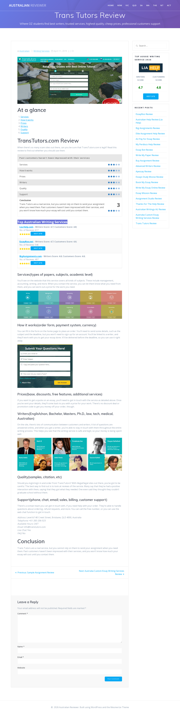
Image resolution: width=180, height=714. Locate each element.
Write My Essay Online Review (150, 187)
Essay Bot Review (144, 149)
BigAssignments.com (31, 256)
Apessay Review (143, 171)
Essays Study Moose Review (149, 176)
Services (25, 116)
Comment (22, 613)
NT (162, 5)
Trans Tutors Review (146, 223)
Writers (24, 126)
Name (20, 646)
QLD (134, 5)
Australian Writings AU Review (151, 209)
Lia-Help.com (26, 226)
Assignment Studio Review (149, 198)
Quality (24, 129)
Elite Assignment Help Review (150, 133)
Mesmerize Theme (119, 707)
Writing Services (42, 51)
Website (21, 667)
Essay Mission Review (146, 193)
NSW (119, 5)
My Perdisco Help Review (148, 144)
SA (141, 5)
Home (111, 5)
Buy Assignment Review (147, 160)
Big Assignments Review (148, 128)
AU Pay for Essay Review (148, 139)
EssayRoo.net (26, 241)
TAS (155, 5)
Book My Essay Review (147, 182)
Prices (23, 123)
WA (147, 5)
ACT (169, 5)
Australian (27, 5)
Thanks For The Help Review (150, 204)
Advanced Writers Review (148, 166)
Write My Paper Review (147, 155)
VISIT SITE (38, 233)
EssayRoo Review (144, 114)
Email (20, 657)
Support (25, 132)
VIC (127, 5)
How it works (27, 119)
